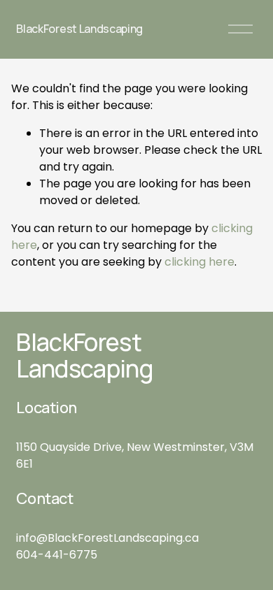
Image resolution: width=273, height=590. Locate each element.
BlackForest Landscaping (79, 28)
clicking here (199, 262)
